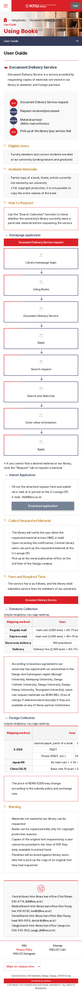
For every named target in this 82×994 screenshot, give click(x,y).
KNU (24, 945)
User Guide (10, 24)
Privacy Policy (24, 949)
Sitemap (57, 945)
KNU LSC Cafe (57, 949)
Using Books (19, 20)
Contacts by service (41, 980)
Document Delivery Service (45, 20)
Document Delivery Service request (41, 242)
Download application (43, 506)
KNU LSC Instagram (24, 953)
